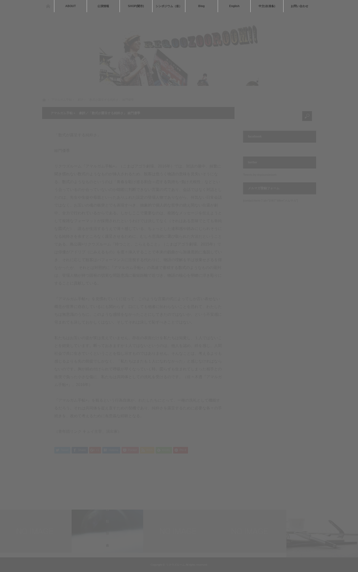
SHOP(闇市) (136, 6)
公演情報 (103, 6)
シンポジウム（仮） (169, 6)
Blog (201, 6)
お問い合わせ (299, 6)
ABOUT (70, 6)
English (234, 6)
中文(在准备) (267, 6)
